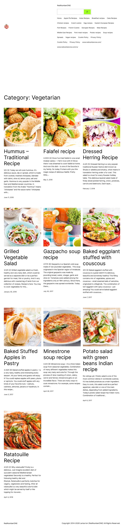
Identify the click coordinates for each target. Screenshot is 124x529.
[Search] (87, 11)
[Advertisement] (62, 68)
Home (59, 18)
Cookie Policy (62, 42)
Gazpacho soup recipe (62, 254)
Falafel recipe (59, 151)
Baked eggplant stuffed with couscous (101, 257)
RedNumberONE (64, 5)
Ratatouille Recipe (16, 457)
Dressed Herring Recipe (100, 154)
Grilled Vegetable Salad (16, 257)
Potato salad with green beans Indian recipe (98, 360)
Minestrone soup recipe (57, 354)
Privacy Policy (75, 42)
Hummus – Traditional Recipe (16, 157)
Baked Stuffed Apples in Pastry (21, 357)
